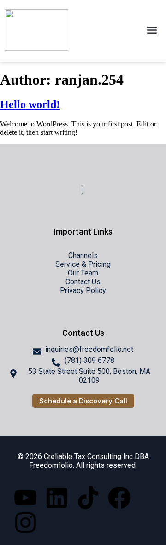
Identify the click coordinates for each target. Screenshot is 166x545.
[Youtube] (25, 497)
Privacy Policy (83, 290)
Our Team (83, 273)
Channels (83, 255)
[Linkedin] (56, 497)
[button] (152, 31)
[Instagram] (25, 522)
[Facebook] (119, 497)
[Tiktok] (88, 497)
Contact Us (83, 281)
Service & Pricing (83, 264)
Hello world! (30, 104)
